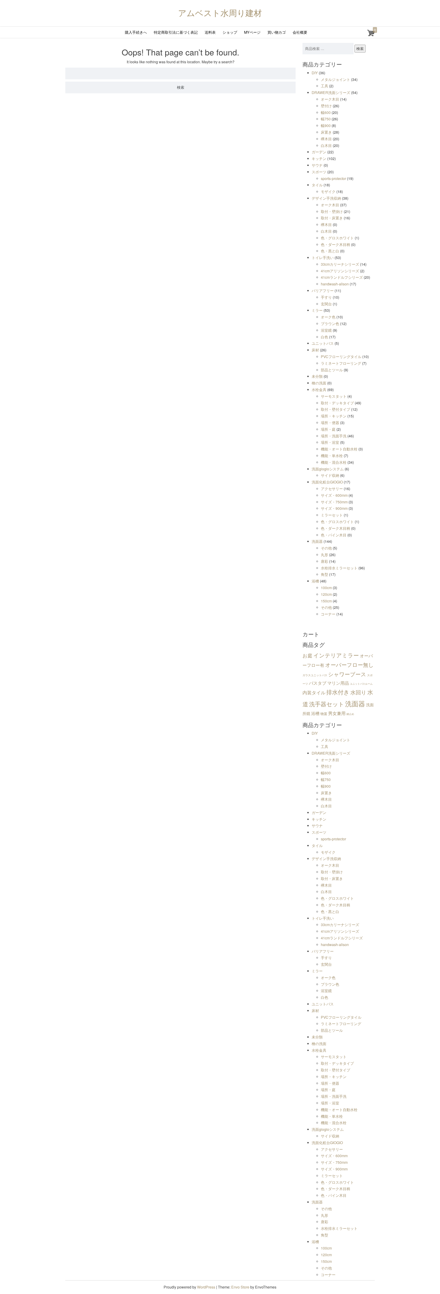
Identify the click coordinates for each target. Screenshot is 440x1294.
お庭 (307, 655)
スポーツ (319, 171)
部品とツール (332, 369)
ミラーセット (332, 515)
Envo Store (240, 1287)
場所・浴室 (330, 442)
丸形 (324, 554)
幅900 (326, 125)
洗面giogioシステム (328, 469)
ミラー (317, 310)
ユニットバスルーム (361, 683)
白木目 (326, 145)
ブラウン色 (330, 323)
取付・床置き (332, 218)
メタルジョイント (335, 79)
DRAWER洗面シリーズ (331, 92)
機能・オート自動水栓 (339, 449)
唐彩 (324, 561)
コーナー (328, 614)
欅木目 (326, 138)
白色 (324, 336)
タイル (317, 185)
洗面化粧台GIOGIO (327, 482)
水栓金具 (319, 389)
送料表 (210, 32)
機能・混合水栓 (333, 462)
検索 (360, 48)
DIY (315, 72)
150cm (326, 601)
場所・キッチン (333, 416)
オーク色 (328, 317)
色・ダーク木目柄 (335, 244)
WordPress (206, 1287)
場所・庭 (328, 429)
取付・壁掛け (332, 211)
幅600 (326, 112)
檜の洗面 (319, 383)
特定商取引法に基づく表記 (176, 32)
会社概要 (300, 32)
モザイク (328, 191)
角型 (324, 574)
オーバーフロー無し (349, 664)
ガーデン (319, 152)
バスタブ (317, 683)
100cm (326, 587)
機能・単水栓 (332, 455)
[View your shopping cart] (371, 35)
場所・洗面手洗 (333, 436)
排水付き (337, 692)
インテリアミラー (336, 655)
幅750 (326, 118)
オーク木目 (330, 99)
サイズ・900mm (334, 508)
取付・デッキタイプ (337, 403)
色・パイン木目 (333, 535)
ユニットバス (323, 343)
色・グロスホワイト (337, 237)
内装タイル (313, 692)
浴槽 (315, 581)
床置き (326, 132)
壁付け (326, 105)
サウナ (317, 165)
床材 (315, 350)
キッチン (319, 158)
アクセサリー (332, 488)
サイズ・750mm (334, 502)
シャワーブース (347, 674)
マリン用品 (338, 683)
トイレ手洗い (323, 257)
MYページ (252, 32)
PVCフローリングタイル (341, 356)
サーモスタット (333, 396)
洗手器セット (326, 704)
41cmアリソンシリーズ (340, 270)
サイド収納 (330, 475)
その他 (326, 548)
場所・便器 (330, 422)
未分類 (317, 376)
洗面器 (317, 541)
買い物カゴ (276, 32)
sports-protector (333, 178)
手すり (326, 297)
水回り (358, 692)
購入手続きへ (136, 32)
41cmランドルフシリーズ (342, 277)
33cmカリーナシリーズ (340, 264)
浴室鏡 (326, 330)
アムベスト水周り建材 (220, 12)
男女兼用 (337, 713)
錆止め (350, 714)
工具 (324, 85)
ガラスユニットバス (314, 675)
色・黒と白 (330, 251)
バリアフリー (323, 290)
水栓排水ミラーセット (339, 568)
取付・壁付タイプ (335, 409)
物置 (323, 713)
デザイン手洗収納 (326, 198)
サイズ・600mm (334, 495)
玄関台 (326, 303)
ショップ (230, 32)
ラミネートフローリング (341, 363)
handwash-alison (335, 284)
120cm (326, 594)
